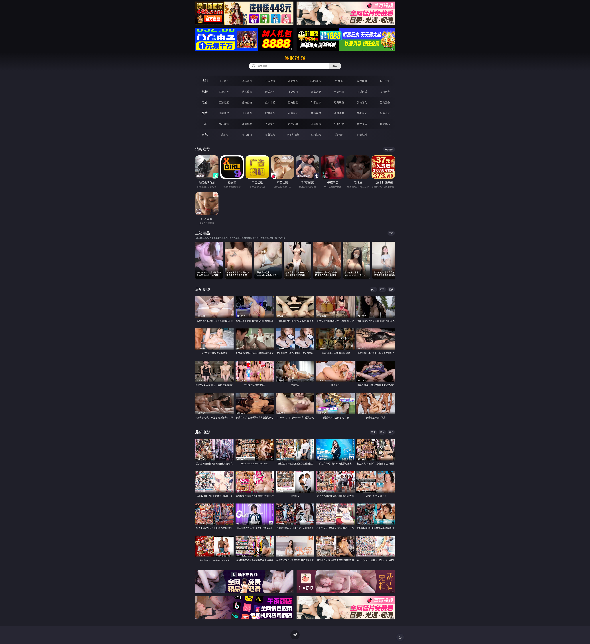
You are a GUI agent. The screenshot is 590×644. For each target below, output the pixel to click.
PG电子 (224, 81)
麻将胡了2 (316, 81)
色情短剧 (362, 134)
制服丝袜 (316, 102)
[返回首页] (400, 637)
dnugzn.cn (295, 58)
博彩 (205, 81)
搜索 (334, 66)
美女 (373, 289)
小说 (205, 124)
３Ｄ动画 (293, 91)
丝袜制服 (339, 91)
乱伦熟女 (362, 102)
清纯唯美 (339, 113)
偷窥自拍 (224, 113)
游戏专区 (293, 81)
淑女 (382, 432)
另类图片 (385, 113)
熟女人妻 (316, 91)
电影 (205, 102)
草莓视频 (270, 134)
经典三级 (339, 102)
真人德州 (247, 81)
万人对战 (270, 81)
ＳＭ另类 (385, 91)
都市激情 (224, 124)
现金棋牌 (362, 81)
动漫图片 (293, 113)
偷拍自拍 (247, 102)
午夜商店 (247, 134)
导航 (205, 135)
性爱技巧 (385, 124)
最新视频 (202, 289)
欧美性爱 (293, 102)
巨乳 (382, 289)
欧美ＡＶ (270, 91)
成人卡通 (270, 102)
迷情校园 (316, 124)
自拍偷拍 (247, 91)
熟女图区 (362, 113)
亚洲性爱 (224, 102)
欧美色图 (270, 113)
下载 (391, 233)
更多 (391, 289)
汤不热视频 (293, 134)
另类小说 (339, 124)
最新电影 (202, 432)
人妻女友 (270, 124)
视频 (205, 92)
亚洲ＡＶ (224, 91)
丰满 (373, 432)
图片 (205, 113)
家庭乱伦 (247, 124)
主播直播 (362, 91)
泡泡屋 (339, 134)
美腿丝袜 (316, 113)
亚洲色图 (247, 113)
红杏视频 (316, 134)
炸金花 (339, 81)
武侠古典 (293, 124)
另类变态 (385, 102)
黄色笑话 (362, 124)
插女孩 (224, 134)
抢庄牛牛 (385, 81)
